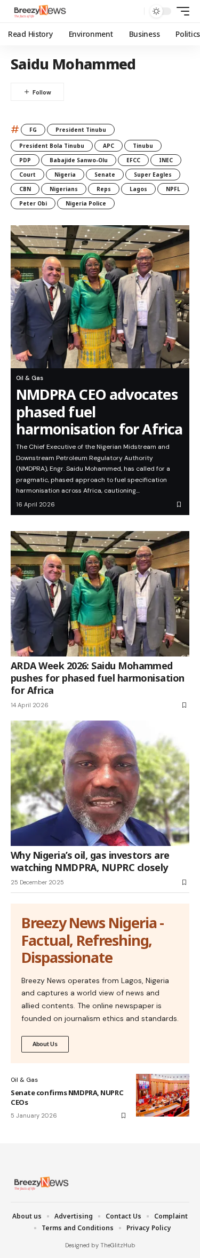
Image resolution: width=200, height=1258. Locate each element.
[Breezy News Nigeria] (39, 11)
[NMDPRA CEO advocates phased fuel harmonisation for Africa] (100, 296)
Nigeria (65, 174)
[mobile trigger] (180, 11)
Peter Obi (33, 203)
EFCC (133, 160)
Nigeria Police (86, 203)
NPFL (173, 189)
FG (33, 129)
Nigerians (64, 189)
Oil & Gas (29, 378)
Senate (104, 174)
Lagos (138, 189)
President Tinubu (80, 129)
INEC (166, 160)
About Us (45, 1044)
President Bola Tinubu (51, 145)
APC (108, 145)
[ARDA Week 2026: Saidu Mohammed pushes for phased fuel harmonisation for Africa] (100, 593)
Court (27, 174)
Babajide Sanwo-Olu (79, 160)
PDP (25, 160)
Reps (104, 189)
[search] (133, 11)
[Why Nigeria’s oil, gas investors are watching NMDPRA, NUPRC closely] (100, 783)
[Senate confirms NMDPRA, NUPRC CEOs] (162, 1095)
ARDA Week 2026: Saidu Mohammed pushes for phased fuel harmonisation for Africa (98, 678)
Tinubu (143, 145)
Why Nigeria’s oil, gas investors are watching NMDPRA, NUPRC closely (90, 861)
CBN (25, 189)
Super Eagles (153, 174)
